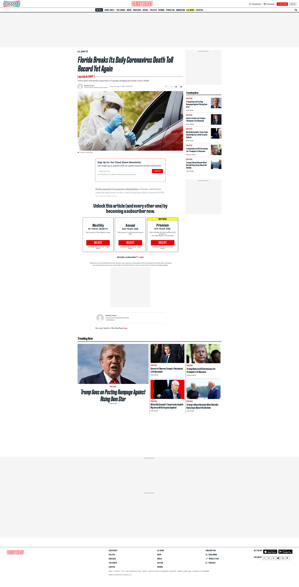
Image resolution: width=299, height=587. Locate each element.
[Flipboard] (287, 558)
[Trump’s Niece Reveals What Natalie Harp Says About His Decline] (216, 168)
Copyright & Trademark (200, 571)
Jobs (127, 571)
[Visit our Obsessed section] (19, 4)
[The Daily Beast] (142, 4)
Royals (145, 10)
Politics (153, 10)
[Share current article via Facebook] (166, 87)
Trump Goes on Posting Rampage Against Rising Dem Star (113, 395)
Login (141, 257)
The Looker (120, 10)
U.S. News (190, 10)
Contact (117, 571)
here (125, 328)
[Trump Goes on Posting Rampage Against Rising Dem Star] (216, 108)
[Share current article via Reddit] (181, 87)
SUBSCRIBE (282, 4)
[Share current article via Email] (176, 87)
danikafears (111, 320)
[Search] (296, 10)
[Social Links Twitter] (269, 558)
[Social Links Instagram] (273, 558)
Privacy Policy (132, 174)
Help (139, 571)
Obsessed (137, 10)
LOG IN (292, 4)
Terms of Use (122, 174)
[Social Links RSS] (283, 558)
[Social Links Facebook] (264, 558)
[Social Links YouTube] (278, 558)
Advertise (133, 571)
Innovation (180, 10)
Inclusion (172, 571)
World (159, 559)
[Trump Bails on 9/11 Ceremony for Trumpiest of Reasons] (216, 154)
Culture (160, 563)
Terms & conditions (184, 571)
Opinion (161, 10)
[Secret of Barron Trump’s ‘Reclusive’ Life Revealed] (216, 124)
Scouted (199, 10)
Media (129, 10)
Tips (122, 571)
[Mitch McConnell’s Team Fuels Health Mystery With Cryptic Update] (216, 138)
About (111, 571)
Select (98, 242)
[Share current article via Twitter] (171, 87)
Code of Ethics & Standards (158, 571)
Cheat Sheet (110, 10)
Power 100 (170, 10)
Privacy (144, 571)
